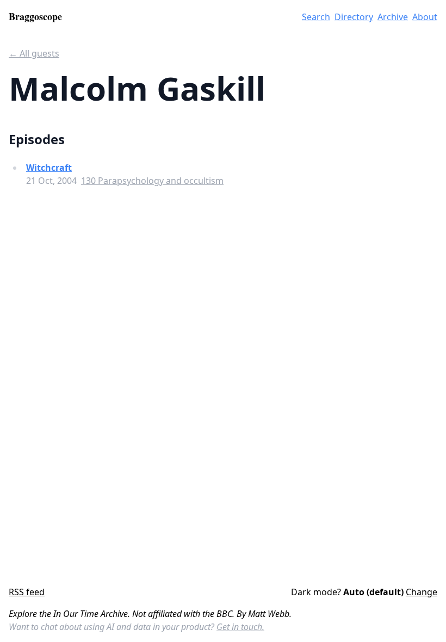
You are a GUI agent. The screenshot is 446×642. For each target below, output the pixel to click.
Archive (392, 17)
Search (316, 17)
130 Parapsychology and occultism (152, 181)
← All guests (34, 53)
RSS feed (27, 592)
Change (421, 592)
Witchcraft (49, 168)
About (424, 17)
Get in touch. (240, 627)
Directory (353, 17)
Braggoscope (35, 16)
